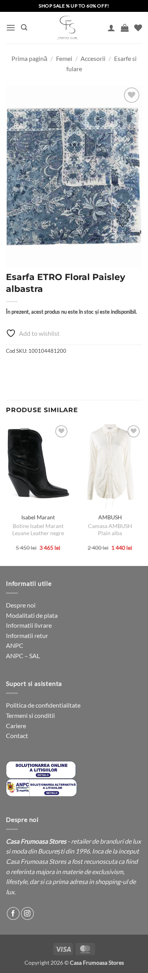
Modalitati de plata (32, 615)
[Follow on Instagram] (27, 913)
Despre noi (21, 605)
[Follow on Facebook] (13, 913)
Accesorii (93, 58)
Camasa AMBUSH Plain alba (110, 529)
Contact (17, 735)
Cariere (16, 725)
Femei (64, 58)
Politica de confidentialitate (43, 705)
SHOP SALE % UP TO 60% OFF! (74, 6)
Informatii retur (27, 635)
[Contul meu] (111, 27)
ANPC (14, 645)
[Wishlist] (138, 27)
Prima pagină (29, 58)
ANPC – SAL (23, 655)
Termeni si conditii (30, 715)
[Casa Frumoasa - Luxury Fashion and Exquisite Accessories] (67, 28)
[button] (10, 27)
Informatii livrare (29, 625)
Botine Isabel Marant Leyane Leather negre (38, 529)
